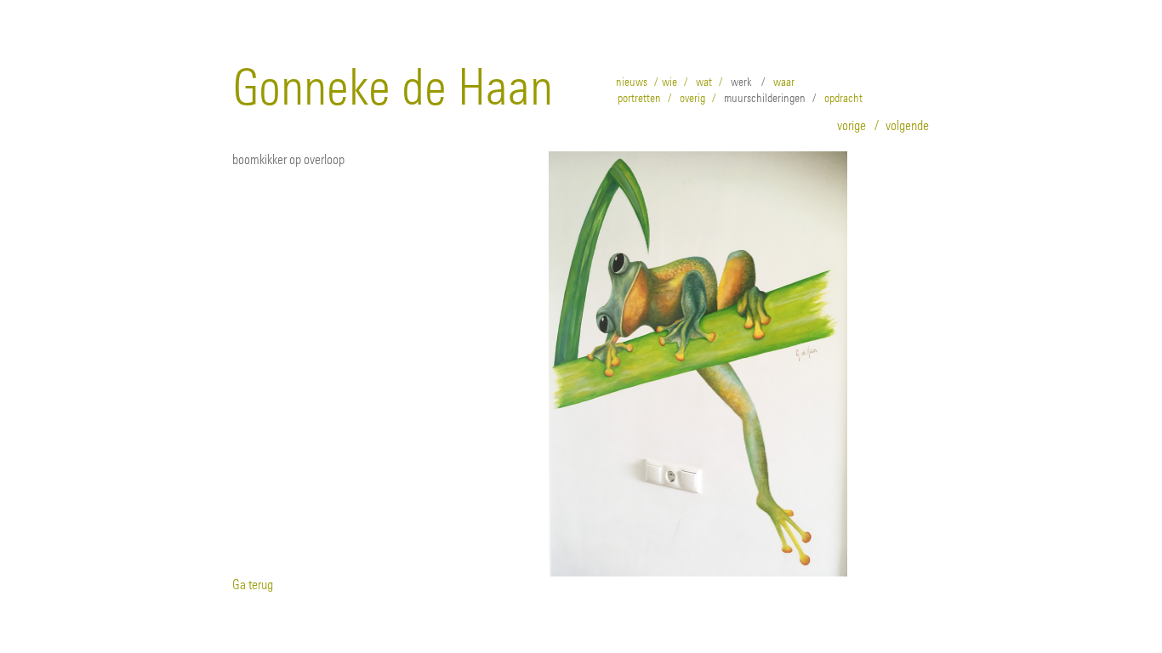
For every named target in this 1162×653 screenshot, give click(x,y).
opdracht (843, 98)
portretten (639, 98)
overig (692, 98)
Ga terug (252, 584)
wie (669, 81)
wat (704, 81)
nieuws (631, 81)
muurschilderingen (765, 98)
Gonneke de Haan (392, 87)
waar (784, 81)
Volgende (907, 125)
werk (741, 81)
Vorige (851, 125)
